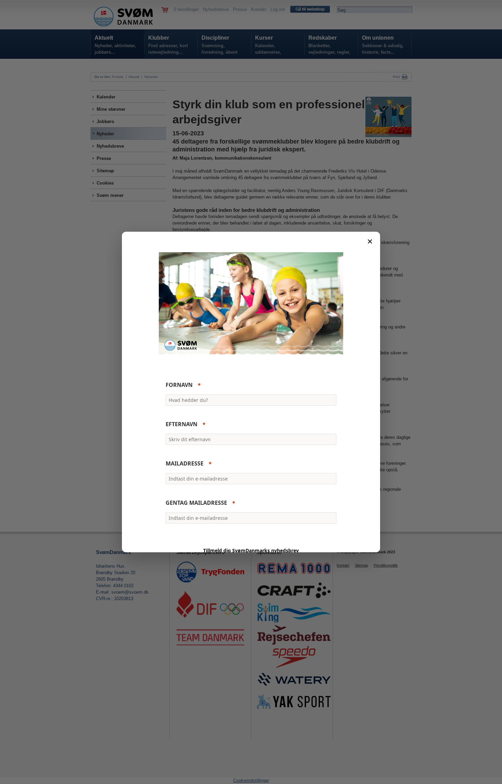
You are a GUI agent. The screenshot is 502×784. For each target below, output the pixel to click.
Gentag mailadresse (196, 503)
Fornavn (179, 385)
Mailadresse (185, 464)
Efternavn (181, 424)
